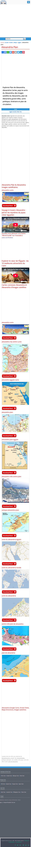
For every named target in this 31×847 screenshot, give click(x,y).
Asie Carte (2, 788)
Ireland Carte (8, 784)
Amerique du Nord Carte (5, 771)
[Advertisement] (15, 20)
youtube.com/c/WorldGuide (7, 237)
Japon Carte (21, 784)
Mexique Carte (16, 775)
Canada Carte (9, 775)
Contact (1, 796)
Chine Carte (23, 792)
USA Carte (3, 775)
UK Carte (3, 784)
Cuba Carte (22, 775)
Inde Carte (3, 792)
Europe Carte (3, 779)
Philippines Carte (16, 792)
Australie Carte (9, 792)
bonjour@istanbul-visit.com (9, 802)
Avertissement (19, 842)
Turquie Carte (15, 784)
